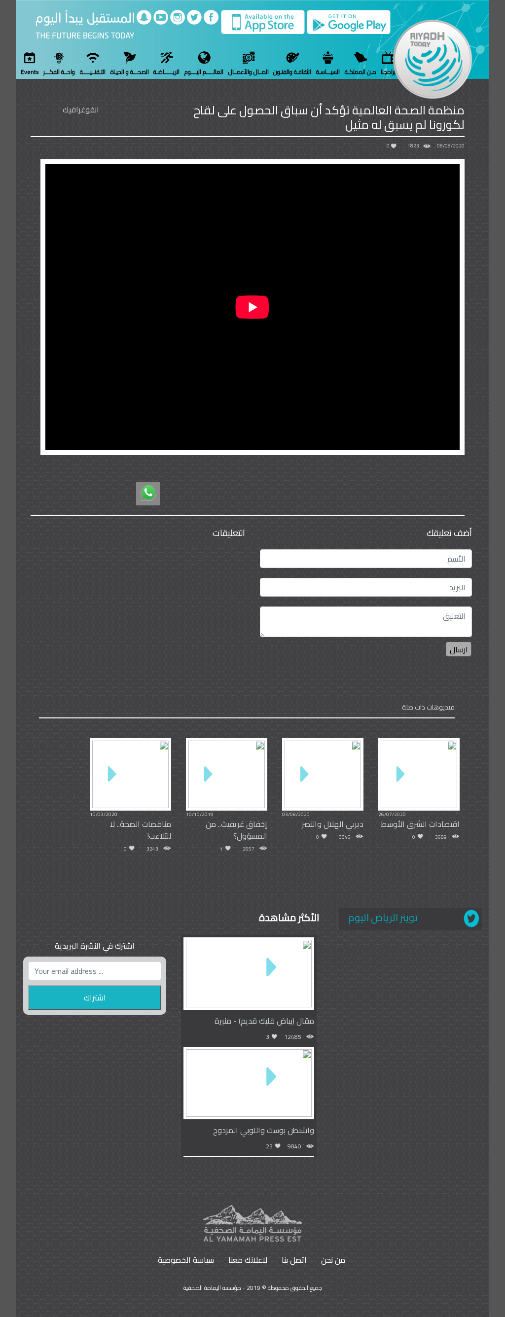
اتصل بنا (294, 1259)
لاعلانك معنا (247, 1259)
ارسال (459, 649)
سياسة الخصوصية (186, 1259)
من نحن (333, 1259)
